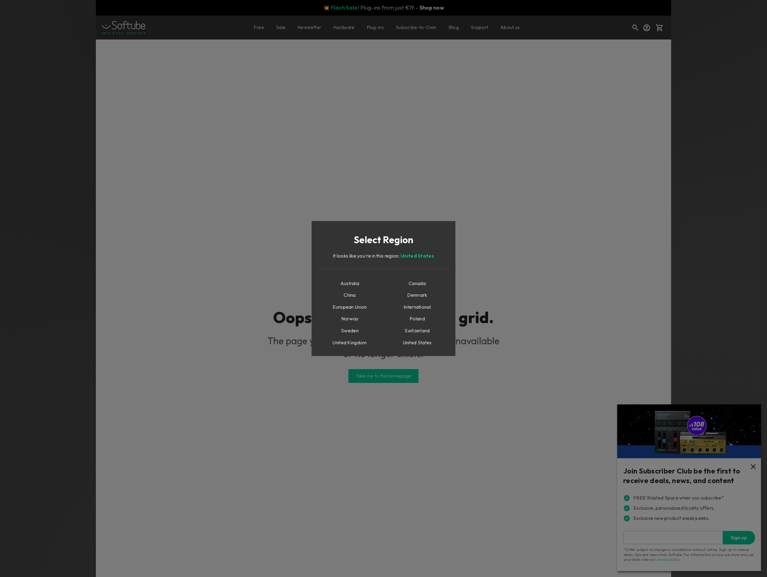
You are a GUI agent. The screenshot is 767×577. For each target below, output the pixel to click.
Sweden (350, 331)
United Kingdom (350, 342)
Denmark (417, 295)
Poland (417, 319)
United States (417, 256)
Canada (417, 283)
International (417, 307)
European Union (350, 307)
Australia (350, 283)
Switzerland (417, 331)
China (350, 295)
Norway (350, 319)
